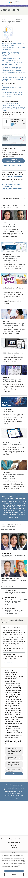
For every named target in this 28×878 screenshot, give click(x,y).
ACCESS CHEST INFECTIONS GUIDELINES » (11, 185)
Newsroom (14, 845)
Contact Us (14, 847)
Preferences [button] (16, 866)
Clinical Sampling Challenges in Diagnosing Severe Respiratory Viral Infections (13, 53)
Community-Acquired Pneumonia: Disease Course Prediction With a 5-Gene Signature (13, 94)
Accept (14, 870)
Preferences (14, 874)
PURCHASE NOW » (9, 663)
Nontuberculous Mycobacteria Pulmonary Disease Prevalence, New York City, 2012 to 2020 (13, 87)
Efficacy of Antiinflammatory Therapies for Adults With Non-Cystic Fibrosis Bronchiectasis (14, 79)
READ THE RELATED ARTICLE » (12, 165)
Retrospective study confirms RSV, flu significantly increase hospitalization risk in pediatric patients (16, 602)
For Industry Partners (14, 842)
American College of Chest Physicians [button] (13, 839)
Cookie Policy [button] (10, 864)
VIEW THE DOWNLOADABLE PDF (13, 160)
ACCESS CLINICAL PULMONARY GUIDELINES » (12, 189)
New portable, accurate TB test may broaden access (15, 593)
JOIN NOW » (14, 798)
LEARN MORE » (14, 517)
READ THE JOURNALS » (16, 176)
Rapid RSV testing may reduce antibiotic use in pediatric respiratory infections (14, 612)
